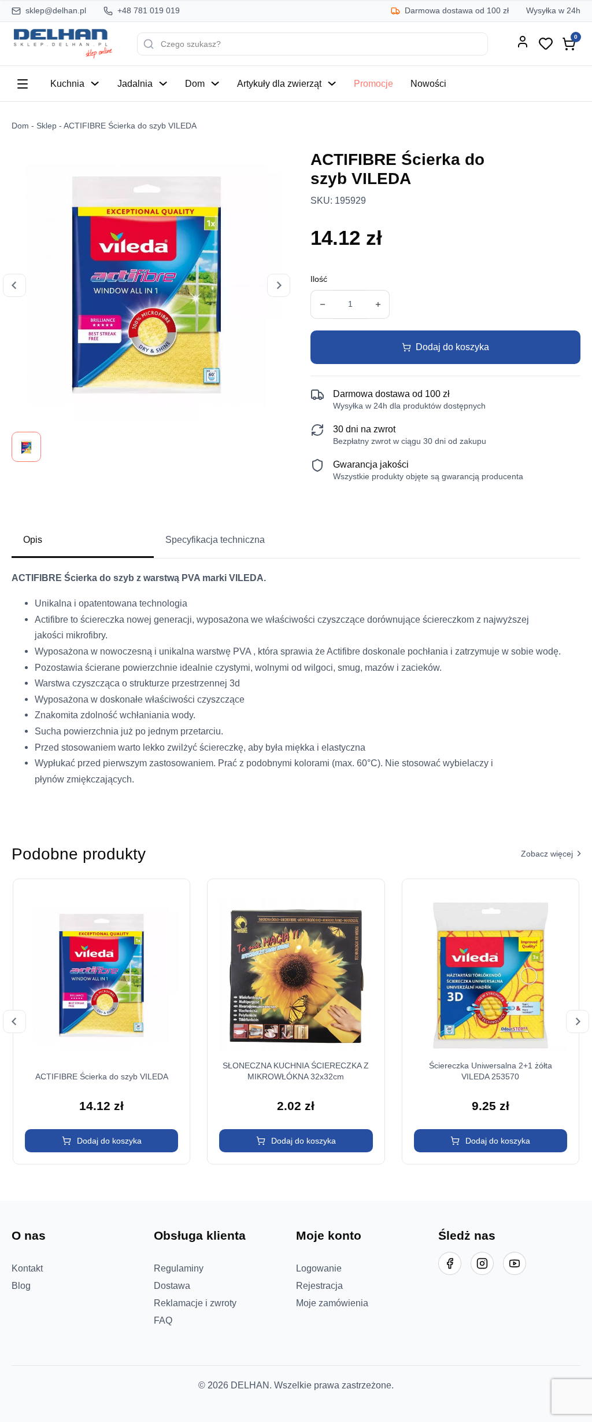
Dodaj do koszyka (452, 346)
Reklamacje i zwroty (195, 1303)
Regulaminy (179, 1268)
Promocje (373, 83)
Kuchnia (67, 83)
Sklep (46, 126)
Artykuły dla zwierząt (279, 83)
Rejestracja (319, 1285)
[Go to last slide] (14, 1021)
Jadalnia (135, 83)
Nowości (428, 83)
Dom (195, 83)
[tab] (83, 540)
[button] (101, 1140)
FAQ (163, 1320)
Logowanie (319, 1268)
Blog (21, 1285)
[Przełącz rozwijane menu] (94, 83)
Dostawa (172, 1285)
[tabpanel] (296, 683)
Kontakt (27, 1268)
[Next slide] (278, 285)
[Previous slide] (14, 285)
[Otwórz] (22, 84)
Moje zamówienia (332, 1303)
